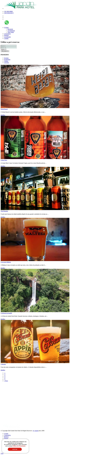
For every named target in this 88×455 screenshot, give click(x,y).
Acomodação (11, 30)
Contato (6, 38)
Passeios (6, 35)
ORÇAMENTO (5, 51)
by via (34, 430)
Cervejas (6, 62)
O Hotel (6, 27)
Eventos (6, 58)
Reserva (6, 436)
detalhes (3, 115)
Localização (7, 37)
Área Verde (11, 32)
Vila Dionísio (4, 211)
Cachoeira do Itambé (6, 313)
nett (37, 430)
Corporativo (7, 33)
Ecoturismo (7, 59)
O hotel (6, 433)
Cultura (6, 61)
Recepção (10, 29)
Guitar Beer (4, 160)
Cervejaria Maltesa (6, 262)
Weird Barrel (4, 109)
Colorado (3, 364)
